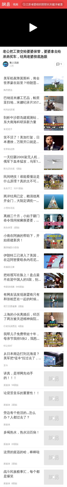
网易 (6, 4)
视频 (15, 4)
